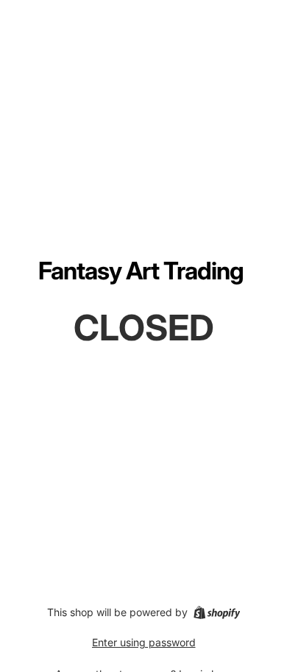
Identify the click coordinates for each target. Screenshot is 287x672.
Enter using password (144, 642)
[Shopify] (217, 612)
